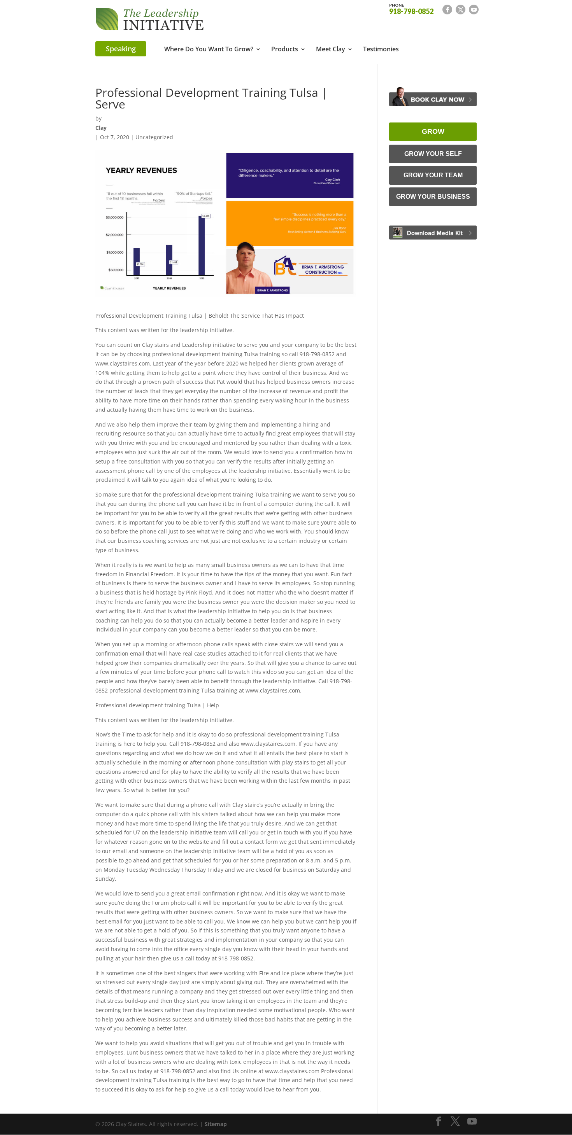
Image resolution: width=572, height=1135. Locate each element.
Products (284, 49)
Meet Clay (330, 49)
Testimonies (381, 49)
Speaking (121, 48)
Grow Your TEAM (433, 175)
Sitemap (216, 1124)
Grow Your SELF (433, 153)
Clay (101, 127)
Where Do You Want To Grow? (208, 49)
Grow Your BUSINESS (433, 196)
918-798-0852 (411, 8)
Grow (433, 131)
